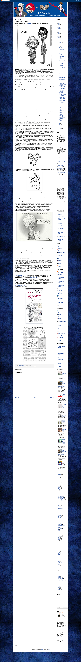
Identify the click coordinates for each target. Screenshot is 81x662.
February (60, 127)
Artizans (59, 482)
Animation (59, 478)
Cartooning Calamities (18, 275)
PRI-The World (60, 298)
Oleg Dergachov (34, 121)
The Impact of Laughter (62, 82)
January (60, 128)
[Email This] (26, 365)
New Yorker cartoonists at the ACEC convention (62, 115)
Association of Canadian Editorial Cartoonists (23, 366)
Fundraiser (59, 527)
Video (59, 587)
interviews (29, 23)
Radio (59, 565)
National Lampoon (60, 547)
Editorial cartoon (32, 366)
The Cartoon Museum (61, 236)
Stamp (59, 576)
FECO (59, 519)
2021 (59, 27)
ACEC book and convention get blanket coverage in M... (62, 103)
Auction (59, 485)
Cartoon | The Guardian (61, 252)
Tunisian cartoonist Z (62, 69)
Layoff (59, 537)
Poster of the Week (61, 58)
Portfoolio (59, 560)
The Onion (59, 340)
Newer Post (17, 397)
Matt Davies (60, 260)
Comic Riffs (60, 314)
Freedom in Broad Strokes (62, 525)
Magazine (59, 541)
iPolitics (59, 363)
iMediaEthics (60, 361)
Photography (60, 555)
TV (58, 584)
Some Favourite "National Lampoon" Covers (62, 56)
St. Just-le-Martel (60, 575)
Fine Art (59, 523)
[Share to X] (28, 365)
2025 (59, 22)
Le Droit (59, 538)
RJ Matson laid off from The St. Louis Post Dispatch (62, 54)
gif (58, 529)
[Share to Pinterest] (30, 365)
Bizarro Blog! (60, 310)
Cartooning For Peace (61, 499)
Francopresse (60, 524)
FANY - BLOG (60, 293)
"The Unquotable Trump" (64, 462)
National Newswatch (61, 550)
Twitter (59, 585)
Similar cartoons (60, 302)
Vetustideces (60, 305)
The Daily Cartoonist (61, 304)
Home (35, 397)
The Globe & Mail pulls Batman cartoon (62, 65)
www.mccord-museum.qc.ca (34, 277)
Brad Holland (60, 248)
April (59, 124)
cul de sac (59, 318)
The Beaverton (60, 337)
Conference (59, 506)
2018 (59, 31)
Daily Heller (60, 292)
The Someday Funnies (61, 580)
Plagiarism (59, 556)
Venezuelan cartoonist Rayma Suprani (62, 49)
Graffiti (59, 530)
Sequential (59, 327)
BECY (59, 489)
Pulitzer (59, 563)
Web (58, 588)
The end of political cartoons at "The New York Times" (64, 406)
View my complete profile (61, 636)
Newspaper (59, 552)
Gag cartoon (60, 528)
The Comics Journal (61, 328)
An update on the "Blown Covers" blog (62, 84)
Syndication (59, 577)
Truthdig (59, 366)
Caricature (59, 495)
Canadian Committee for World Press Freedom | (61, 357)
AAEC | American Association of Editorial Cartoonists (61, 214)
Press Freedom (60, 562)
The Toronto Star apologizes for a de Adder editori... (62, 63)
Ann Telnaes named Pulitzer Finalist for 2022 (63, 395)
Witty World (59, 589)
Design (59, 513)
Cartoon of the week (61, 498)
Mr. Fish (59, 263)
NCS (58, 551)
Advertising (59, 474)
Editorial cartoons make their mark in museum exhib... (62, 110)
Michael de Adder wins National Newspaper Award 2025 (64, 373)
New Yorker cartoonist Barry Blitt (62, 101)
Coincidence (60, 504)
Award (59, 487)
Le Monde (59, 539)
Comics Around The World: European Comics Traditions (64, 441)
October (60, 42)
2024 (59, 23)
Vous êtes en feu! (59, 168)
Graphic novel (60, 531)
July (59, 46)
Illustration (59, 535)
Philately (59, 554)
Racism (59, 564)
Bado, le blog (60, 274)
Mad (58, 540)
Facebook (59, 516)
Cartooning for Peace (61, 225)
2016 (59, 33)
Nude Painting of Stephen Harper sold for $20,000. (64, 430)
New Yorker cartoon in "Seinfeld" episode (62, 60)
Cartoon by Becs (60, 496)
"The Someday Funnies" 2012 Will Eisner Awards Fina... (62, 86)
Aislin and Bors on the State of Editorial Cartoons (62, 80)
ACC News (60, 271)
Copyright (59, 509)
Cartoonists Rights (60, 500)
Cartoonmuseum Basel (61, 226)
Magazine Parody (61, 335)
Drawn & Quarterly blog (62, 321)
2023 (59, 24)
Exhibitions (35, 366)
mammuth (42, 649)
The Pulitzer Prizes (61, 238)
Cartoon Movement (61, 497)
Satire (59, 571)
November (60, 41)
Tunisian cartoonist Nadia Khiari (61, 71)
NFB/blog (59, 325)
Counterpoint (60, 510)
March (60, 125)
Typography (59, 586)
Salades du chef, (59, 184)
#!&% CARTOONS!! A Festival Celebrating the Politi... (62, 98)
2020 (59, 28)
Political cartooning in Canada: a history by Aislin (62, 107)
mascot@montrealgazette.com (20, 285)
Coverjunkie (60, 290)
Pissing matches (63, 421)
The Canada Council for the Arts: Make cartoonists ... (62, 95)
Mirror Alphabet (61, 47)
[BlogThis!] (27, 365)
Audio (59, 486)
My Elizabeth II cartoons (64, 415)
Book (58, 491)
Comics (59, 505)
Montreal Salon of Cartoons (60, 544)
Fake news (59, 517)
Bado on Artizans (61, 246)
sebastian (59, 266)
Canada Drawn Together (61, 120)
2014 (59, 36)
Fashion (59, 518)
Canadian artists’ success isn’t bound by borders (62, 117)
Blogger (49, 649)
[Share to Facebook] (29, 365)
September (60, 43)
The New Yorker (60, 578)
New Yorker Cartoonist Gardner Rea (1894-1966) (62, 68)
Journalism (59, 536)
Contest (59, 507)
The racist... (59, 579)
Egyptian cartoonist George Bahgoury (62, 75)
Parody (59, 553)
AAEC (59, 473)
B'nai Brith (59, 488)
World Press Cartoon (61, 590)
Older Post (51, 397)
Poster (59, 561)
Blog (58, 490)
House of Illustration (61, 228)
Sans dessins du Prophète (61, 172)
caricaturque (60, 223)
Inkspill (59, 295)
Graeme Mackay (60, 258)
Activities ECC (60, 272)
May (59, 123)
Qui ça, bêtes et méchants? (60, 165)
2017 (59, 32)
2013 (59, 37)
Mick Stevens (60, 261)
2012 (59, 38)
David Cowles (60, 255)
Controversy (59, 508)
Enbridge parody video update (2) (62, 91)
